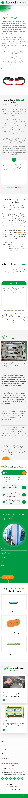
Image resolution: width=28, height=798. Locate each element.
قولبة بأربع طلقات (7, 8)
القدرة (3, 745)
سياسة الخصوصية (9, 789)
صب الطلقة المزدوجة (14, 612)
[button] (8, 187)
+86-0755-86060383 (9, 766)
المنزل (3, 6)
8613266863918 (8, 768)
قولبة (7, 6)
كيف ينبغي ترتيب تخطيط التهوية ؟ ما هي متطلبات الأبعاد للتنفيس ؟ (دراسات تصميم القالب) (13, 725)
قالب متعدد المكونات (14, 654)
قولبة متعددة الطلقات (15, 6)
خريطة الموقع (17, 789)
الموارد (3, 749)
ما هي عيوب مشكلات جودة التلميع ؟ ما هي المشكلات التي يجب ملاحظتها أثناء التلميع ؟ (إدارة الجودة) (13, 694)
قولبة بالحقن (20, 232)
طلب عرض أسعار (8, 68)
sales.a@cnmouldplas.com (11, 763)
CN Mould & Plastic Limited (16, 784)
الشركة (3, 754)
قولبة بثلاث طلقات (14, 633)
